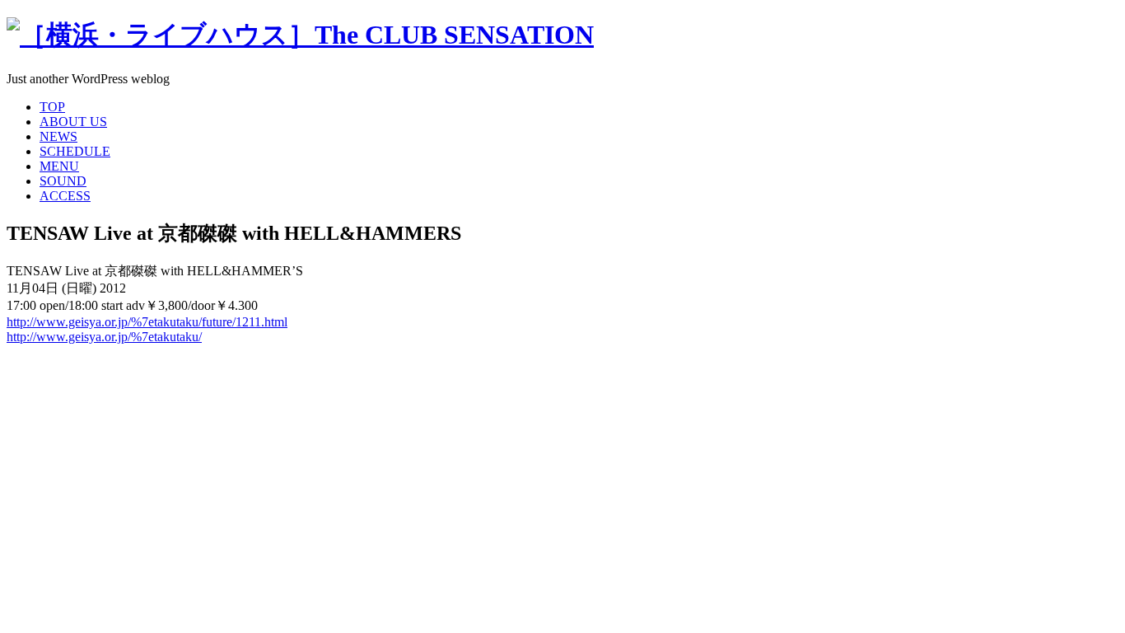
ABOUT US (73, 122)
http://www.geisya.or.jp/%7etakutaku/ (104, 337)
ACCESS (65, 196)
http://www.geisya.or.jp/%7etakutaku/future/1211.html (147, 322)
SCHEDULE (75, 151)
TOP (52, 107)
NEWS (58, 136)
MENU (59, 166)
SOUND (63, 181)
